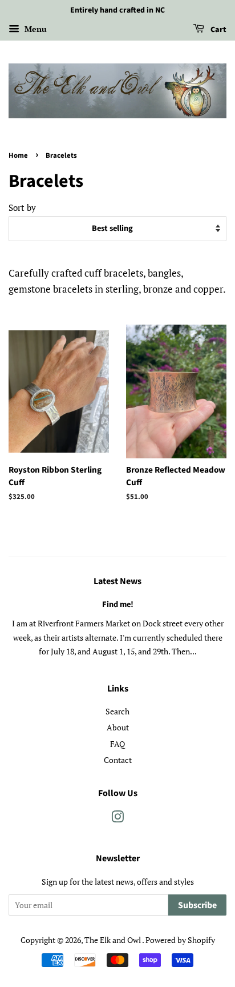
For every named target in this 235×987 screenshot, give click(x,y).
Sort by (22, 207)
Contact (118, 759)
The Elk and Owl (113, 939)
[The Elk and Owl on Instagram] (117, 818)
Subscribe (197, 905)
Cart (217, 29)
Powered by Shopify (180, 939)
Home (18, 155)
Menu (34, 28)
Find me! (117, 604)
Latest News (117, 581)
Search (117, 711)
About (118, 727)
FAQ (117, 743)
